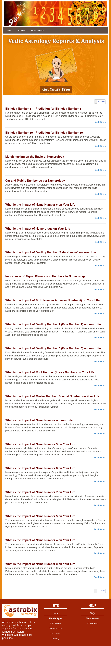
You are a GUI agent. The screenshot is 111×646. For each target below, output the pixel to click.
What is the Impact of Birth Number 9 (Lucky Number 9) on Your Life (52, 300)
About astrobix (92, 618)
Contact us (92, 623)
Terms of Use (55, 628)
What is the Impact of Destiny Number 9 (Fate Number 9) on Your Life (53, 324)
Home (9, 30)
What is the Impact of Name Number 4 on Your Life (40, 540)
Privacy (55, 638)
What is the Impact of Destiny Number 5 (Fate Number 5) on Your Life (53, 348)
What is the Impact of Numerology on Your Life (37, 228)
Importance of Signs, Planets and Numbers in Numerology (45, 276)
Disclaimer (55, 633)
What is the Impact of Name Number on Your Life (39, 420)
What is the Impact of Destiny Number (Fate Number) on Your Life (50, 252)
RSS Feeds (55, 623)
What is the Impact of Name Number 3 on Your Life (40, 564)
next (103, 101)
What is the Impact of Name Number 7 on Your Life (40, 492)
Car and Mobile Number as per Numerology (35, 180)
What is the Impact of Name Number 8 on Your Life (40, 468)
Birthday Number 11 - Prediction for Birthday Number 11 (44, 108)
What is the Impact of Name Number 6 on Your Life (40, 204)
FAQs (92, 613)
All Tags (21, 30)
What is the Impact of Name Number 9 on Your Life (40, 444)
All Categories (37, 30)
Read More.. (100, 121)
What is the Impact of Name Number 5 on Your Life (40, 516)
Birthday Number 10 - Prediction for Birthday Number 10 (44, 132)
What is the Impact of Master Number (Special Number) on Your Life (52, 396)
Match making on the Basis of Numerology (34, 156)
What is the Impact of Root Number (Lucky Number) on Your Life (49, 372)
